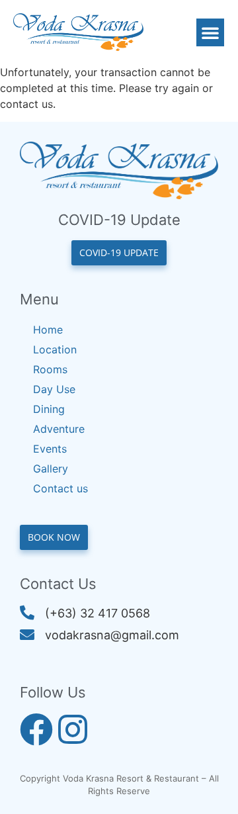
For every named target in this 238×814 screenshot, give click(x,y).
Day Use (54, 389)
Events (50, 448)
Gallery (50, 468)
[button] (210, 32)
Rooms (50, 369)
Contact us (60, 488)
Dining (49, 409)
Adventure (59, 428)
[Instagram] (72, 729)
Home (48, 329)
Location (55, 349)
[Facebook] (36, 729)
